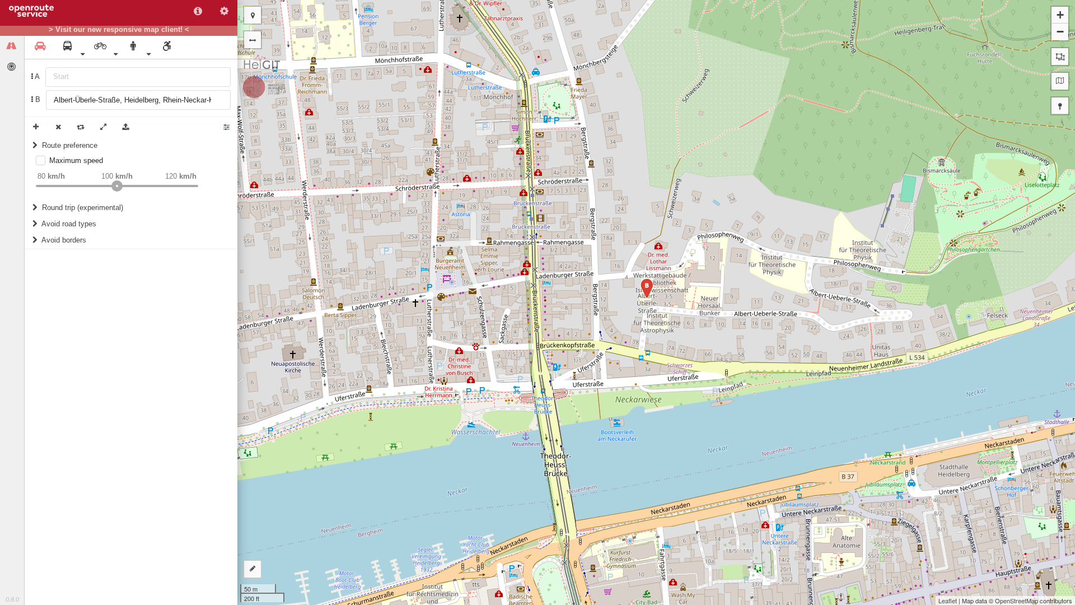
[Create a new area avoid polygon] (1059, 56)
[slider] (117, 186)
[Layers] (1059, 81)
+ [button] (1060, 15)
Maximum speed (76, 160)
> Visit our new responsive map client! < (119, 30)
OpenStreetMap (1016, 600)
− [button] (1060, 32)
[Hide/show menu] (252, 39)
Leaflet (947, 600)
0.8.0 (12, 599)
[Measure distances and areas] (252, 569)
